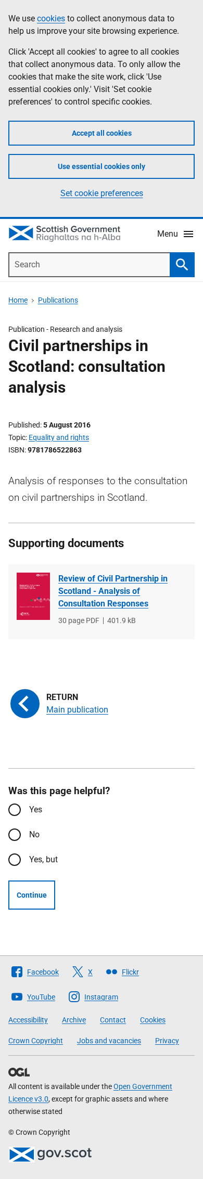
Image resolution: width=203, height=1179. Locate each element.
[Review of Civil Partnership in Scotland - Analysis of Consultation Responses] (33, 596)
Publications (58, 300)
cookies (51, 18)
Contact (113, 1020)
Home (18, 300)
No (34, 834)
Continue (32, 895)
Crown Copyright (35, 1041)
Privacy (167, 1041)
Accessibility (28, 1020)
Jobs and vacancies (109, 1041)
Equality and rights (59, 437)
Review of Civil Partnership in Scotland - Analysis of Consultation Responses (113, 591)
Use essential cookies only (101, 166)
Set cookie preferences (101, 193)
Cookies (153, 1020)
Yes (35, 809)
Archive (74, 1020)
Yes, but (43, 859)
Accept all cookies (102, 133)
